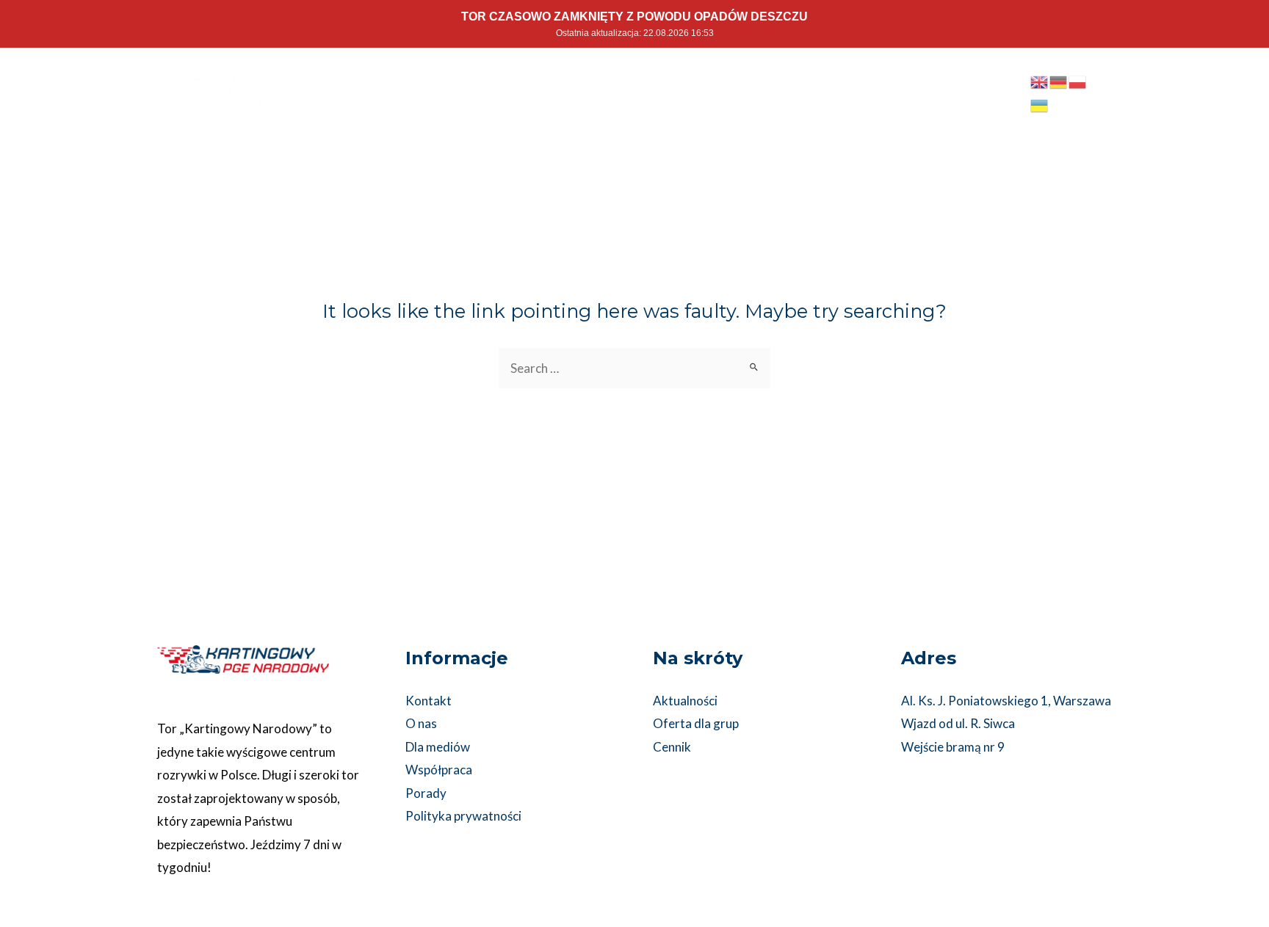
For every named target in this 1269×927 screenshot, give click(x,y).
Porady (425, 793)
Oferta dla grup (696, 723)
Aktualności (685, 700)
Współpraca (438, 769)
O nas (421, 723)
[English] (1039, 81)
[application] (829, 82)
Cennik (672, 747)
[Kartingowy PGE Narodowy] (259, 90)
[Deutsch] (1059, 81)
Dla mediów (437, 747)
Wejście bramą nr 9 (953, 747)
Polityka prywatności (463, 816)
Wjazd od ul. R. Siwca (958, 723)
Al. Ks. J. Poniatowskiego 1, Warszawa (1006, 700)
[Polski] (1078, 81)
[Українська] (1039, 104)
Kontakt (428, 700)
